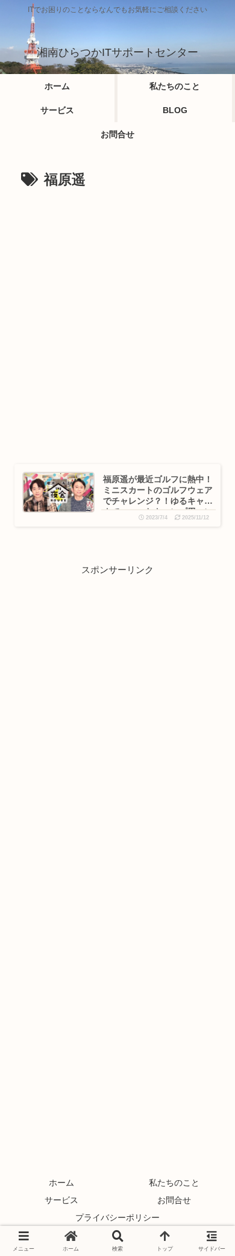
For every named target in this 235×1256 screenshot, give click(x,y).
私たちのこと (174, 1182)
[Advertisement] (117, 314)
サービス (61, 1200)
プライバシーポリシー (117, 1217)
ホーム (61, 1182)
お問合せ (174, 1200)
